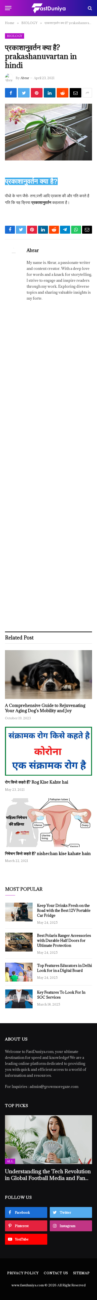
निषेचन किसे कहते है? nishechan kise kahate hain (48, 853)
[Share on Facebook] (11, 92)
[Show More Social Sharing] (87, 92)
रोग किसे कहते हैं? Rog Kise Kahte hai (36, 782)
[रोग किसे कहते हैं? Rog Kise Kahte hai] (48, 751)
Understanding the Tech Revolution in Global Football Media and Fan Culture (48, 1178)
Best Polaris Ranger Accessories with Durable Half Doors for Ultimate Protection (64, 940)
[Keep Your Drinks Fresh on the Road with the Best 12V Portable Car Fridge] (19, 912)
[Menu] (8, 8)
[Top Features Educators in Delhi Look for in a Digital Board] (19, 972)
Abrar (24, 78)
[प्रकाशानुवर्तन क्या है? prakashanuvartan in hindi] (48, 132)
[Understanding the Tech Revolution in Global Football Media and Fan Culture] (48, 1139)
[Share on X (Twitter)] (24, 92)
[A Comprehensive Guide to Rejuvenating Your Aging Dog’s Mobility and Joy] (48, 674)
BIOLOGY (14, 36)
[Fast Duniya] (49, 8)
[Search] (89, 8)
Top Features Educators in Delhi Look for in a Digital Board (64, 968)
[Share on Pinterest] (37, 92)
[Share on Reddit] (62, 92)
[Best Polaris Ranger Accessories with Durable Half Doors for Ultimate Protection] (19, 942)
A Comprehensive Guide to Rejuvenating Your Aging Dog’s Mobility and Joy (45, 708)
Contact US (56, 1273)
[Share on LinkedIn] (49, 92)
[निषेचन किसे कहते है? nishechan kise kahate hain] (48, 822)
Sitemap (81, 1273)
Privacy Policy (23, 1273)
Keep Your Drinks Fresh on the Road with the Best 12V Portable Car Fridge (64, 910)
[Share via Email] (75, 92)
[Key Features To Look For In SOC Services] (19, 998)
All (10, 1161)
